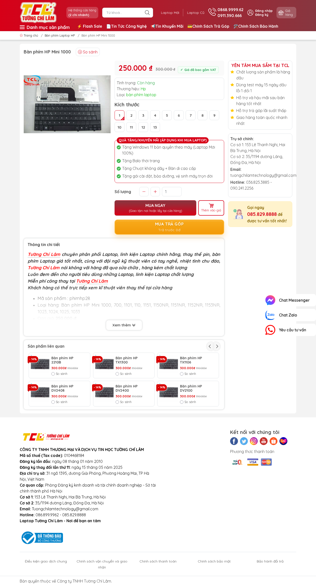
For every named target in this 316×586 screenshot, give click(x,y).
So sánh (90, 51)
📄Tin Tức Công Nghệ (126, 26)
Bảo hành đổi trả (270, 561)
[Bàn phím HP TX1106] (168, 364)
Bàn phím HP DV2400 (127, 388)
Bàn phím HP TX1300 (127, 360)
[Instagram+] (254, 441)
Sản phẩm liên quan (46, 346)
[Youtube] (264, 441)
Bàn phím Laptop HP (60, 35)
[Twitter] (244, 441)
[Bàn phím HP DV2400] (104, 392)
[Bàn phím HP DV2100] (168, 392)
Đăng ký (261, 15)
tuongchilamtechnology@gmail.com (263, 175)
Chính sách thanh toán (158, 561)
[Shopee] (273, 441)
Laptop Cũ (195, 12)
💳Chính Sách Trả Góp (208, 26)
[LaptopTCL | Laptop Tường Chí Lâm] (38, 12)
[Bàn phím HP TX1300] (104, 364)
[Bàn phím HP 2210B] (40, 364)
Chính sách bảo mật (214, 561)
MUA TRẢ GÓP (169, 227)
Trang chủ (31, 35)
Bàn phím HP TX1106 (191, 360)
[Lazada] (283, 441)
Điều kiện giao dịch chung (46, 561)
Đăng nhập (264, 11)
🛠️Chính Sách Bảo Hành (255, 26)
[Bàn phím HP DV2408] (40, 392)
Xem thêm (122, 325)
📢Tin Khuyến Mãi (167, 26)
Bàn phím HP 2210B (62, 360)
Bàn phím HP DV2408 (62, 388)
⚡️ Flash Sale (89, 26)
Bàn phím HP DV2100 (191, 388)
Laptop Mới (170, 12)
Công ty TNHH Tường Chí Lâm (84, 581)
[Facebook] (234, 441)
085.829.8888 (262, 214)
